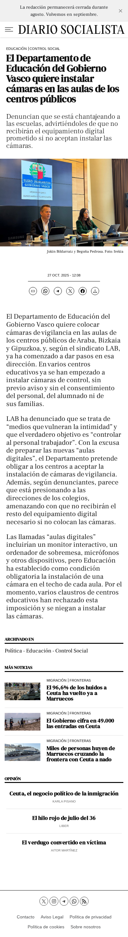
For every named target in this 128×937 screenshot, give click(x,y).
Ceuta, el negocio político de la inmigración (64, 793)
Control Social (45, 49)
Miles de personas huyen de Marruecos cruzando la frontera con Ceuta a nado (81, 754)
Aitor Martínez (64, 850)
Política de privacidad (91, 916)
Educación (16, 49)
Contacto (25, 916)
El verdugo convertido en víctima (64, 842)
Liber (64, 826)
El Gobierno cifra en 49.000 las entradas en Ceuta (80, 723)
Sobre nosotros (86, 926)
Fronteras (80, 680)
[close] (121, 11)
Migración (56, 680)
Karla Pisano (64, 801)
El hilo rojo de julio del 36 (64, 818)
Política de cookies (46, 926)
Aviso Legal (52, 916)
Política (13, 650)
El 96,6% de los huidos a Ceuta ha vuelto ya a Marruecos (77, 693)
